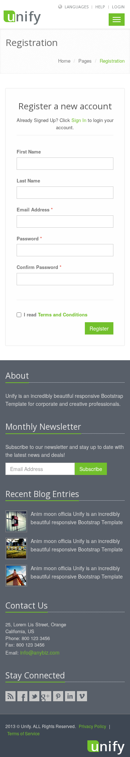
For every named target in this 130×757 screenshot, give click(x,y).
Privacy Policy (92, 726)
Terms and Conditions (62, 314)
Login (118, 6)
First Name (29, 151)
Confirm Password (39, 267)
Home (64, 60)
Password (29, 238)
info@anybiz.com (40, 652)
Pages (85, 60)
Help (100, 6)
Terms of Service (23, 733)
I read (55, 314)
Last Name (28, 180)
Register (99, 328)
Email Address (35, 209)
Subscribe (90, 468)
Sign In (79, 120)
